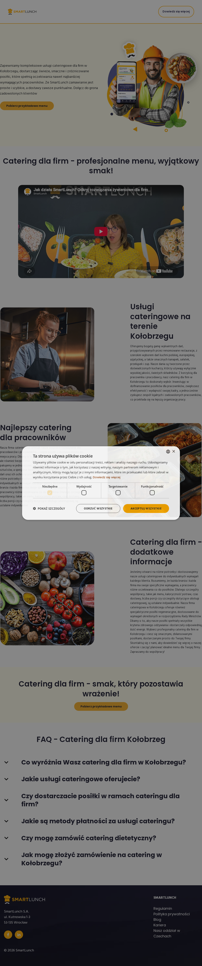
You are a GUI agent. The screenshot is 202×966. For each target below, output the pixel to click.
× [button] (173, 451)
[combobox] (168, 452)
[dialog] (101, 483)
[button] (49, 508)
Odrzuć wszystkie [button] (98, 508)
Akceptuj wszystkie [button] (146, 508)
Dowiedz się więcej (106, 477)
